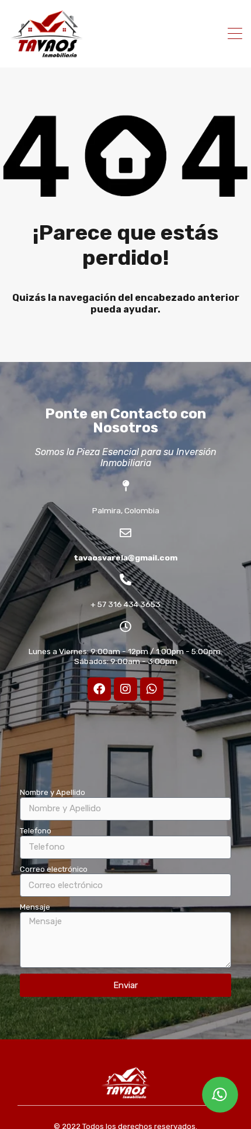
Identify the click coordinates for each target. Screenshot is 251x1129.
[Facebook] (99, 689)
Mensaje (35, 907)
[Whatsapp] (151, 689)
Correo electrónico (54, 869)
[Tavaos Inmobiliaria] (47, 53)
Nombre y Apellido (52, 792)
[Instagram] (125, 689)
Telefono (35, 830)
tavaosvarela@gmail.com (125, 557)
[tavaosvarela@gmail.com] (125, 533)
